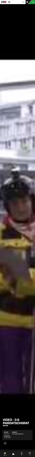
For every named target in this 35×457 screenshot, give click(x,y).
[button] (23, 2)
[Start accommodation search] (31, 2)
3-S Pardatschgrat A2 (17, 433)
